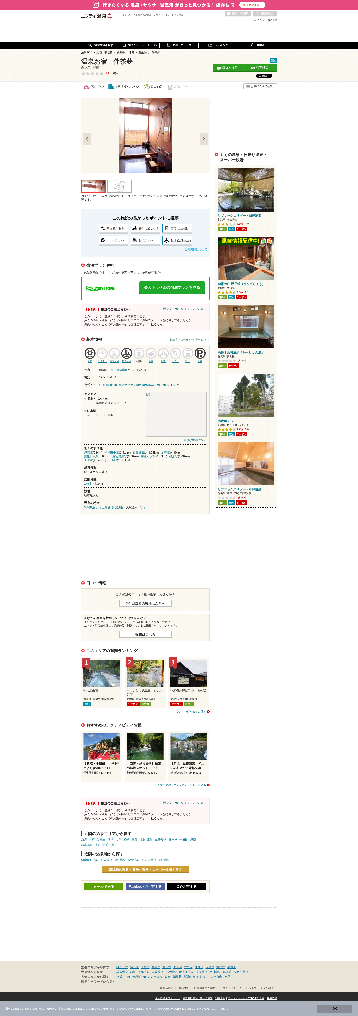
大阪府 (188, 967)
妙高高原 (87, 845)
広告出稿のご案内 (204, 988)
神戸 (227, 976)
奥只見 (173, 839)
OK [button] (335, 1008)
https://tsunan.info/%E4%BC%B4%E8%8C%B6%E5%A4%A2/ (139, 384)
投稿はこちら (145, 634)
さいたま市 (155, 976)
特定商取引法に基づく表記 (198, 998)
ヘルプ (252, 988)
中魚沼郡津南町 (118, 369)
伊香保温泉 (186, 971)
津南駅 (88, 452)
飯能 (167, 976)
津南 (193, 839)
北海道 (199, 967)
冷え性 (88, 483)
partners (84, 1008)
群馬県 (166, 967)
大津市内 (216, 976)
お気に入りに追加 (261, 86)
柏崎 (126, 839)
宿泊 (142, 507)
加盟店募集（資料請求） (175, 988)
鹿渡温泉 (164, 859)
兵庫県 (156, 967)
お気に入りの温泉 (238, 14)
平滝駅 (88, 460)
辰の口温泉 (149, 859)
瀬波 (150, 839)
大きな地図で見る (195, 440)
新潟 (84, 839)
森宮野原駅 (119, 456)
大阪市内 (189, 976)
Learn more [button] (220, 1008)
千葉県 (145, 967)
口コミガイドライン (232, 988)
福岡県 (231, 967)
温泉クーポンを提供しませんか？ (185, 308)
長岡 (118, 839)
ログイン (259, 19)
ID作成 (272, 19)
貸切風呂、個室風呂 (97, 507)
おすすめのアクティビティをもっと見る (181, 784)
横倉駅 (173, 456)
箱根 (133, 971)
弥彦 (92, 839)
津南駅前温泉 (90, 859)
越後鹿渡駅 (140, 452)
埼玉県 (134, 967)
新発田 (101, 839)
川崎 (127, 976)
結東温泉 (106, 859)
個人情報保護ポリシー (167, 998)
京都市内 (202, 976)
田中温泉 (120, 859)
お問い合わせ (269, 988)
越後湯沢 (161, 839)
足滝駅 (165, 452)
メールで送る (103, 887)
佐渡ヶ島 (108, 845)
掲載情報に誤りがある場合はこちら (190, 339)
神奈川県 (122, 967)
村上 (142, 839)
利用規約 (220, 998)
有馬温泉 (144, 971)
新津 (111, 839)
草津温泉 (122, 971)
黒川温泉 (215, 971)
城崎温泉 (157, 971)
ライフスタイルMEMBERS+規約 (246, 998)
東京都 (177, 967)
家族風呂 (118, 507)
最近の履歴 (265, 14)
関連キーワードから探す (98, 981)
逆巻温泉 (134, 859)
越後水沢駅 (148, 456)
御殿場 (176, 976)
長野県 (210, 967)
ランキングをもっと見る (191, 711)
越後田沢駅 (91, 456)
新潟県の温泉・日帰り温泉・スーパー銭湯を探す (145, 869)
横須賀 (136, 976)
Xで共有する (187, 887)
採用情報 (272, 998)
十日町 (183, 839)
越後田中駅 (111, 452)
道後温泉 (201, 971)
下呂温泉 (171, 971)
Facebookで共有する (145, 887)
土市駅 (112, 460)
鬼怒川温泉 (241, 971)
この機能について (196, 249)
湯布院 (227, 971)
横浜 (119, 976)
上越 (98, 845)
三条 (134, 839)
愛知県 (220, 967)
